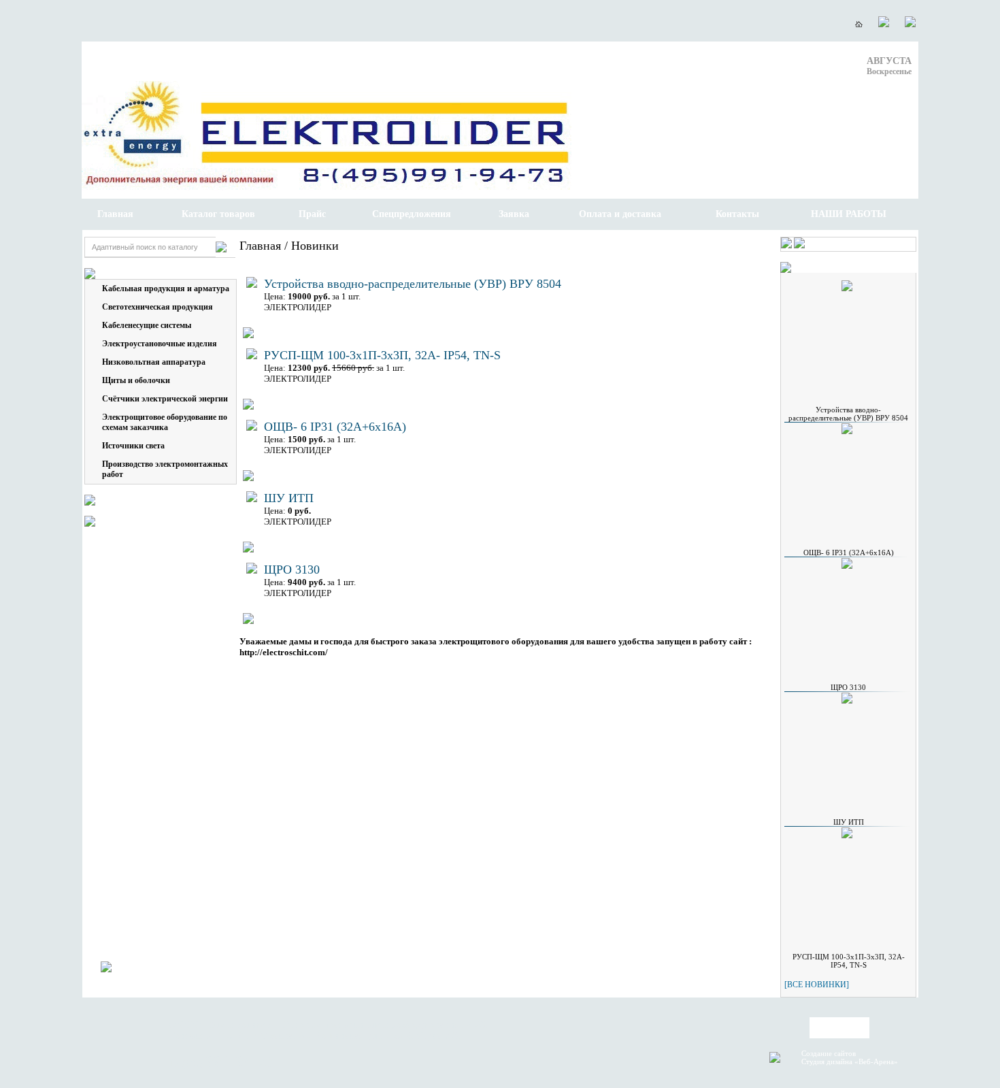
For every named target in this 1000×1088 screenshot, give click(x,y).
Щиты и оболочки (136, 380)
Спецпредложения (411, 214)
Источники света (133, 445)
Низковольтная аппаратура (153, 362)
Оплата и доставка (620, 214)
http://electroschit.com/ (283, 652)
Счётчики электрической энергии (165, 398)
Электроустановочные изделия (159, 343)
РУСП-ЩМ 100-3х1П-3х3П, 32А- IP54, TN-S (382, 355)
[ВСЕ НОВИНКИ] (816, 984)
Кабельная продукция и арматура (165, 288)
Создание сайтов (828, 1053)
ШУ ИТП (289, 498)
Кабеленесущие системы (146, 325)
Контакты (737, 214)
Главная (115, 214)
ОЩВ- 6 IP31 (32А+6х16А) (335, 426)
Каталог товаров (218, 214)
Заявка (514, 214)
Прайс (312, 214)
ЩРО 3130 (292, 569)
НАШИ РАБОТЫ (848, 214)
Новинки (315, 245)
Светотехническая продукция (157, 307)
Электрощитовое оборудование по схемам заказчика (164, 422)
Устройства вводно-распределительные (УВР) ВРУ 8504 (412, 284)
